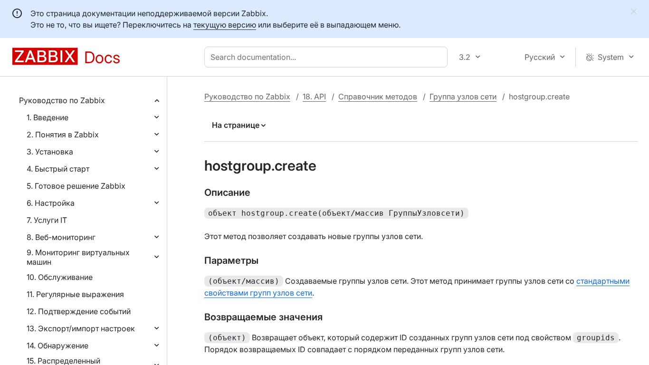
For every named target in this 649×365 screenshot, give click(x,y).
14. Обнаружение (57, 345)
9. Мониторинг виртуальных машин (78, 257)
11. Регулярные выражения (75, 294)
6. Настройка (51, 203)
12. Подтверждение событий (79, 311)
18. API (314, 96)
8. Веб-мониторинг (61, 237)
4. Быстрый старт (58, 168)
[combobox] (327, 57)
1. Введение (47, 117)
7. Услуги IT (47, 220)
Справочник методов (377, 96)
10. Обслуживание (60, 277)
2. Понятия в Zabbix (63, 134)
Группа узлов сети (462, 96)
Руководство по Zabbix (62, 100)
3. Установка (50, 151)
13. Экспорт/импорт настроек (81, 328)
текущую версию (224, 24)
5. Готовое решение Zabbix (76, 186)
